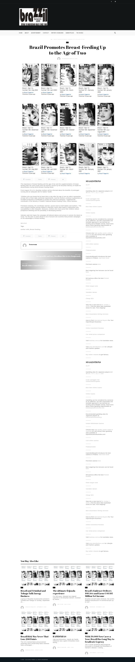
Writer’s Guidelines (57, 33)
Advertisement (36, 33)
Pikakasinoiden (91, 250)
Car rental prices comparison (95, 334)
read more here (104, 258)
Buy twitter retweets (92, 354)
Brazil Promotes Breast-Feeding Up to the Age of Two (69, 39)
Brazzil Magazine (62, 647)
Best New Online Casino (94, 206)
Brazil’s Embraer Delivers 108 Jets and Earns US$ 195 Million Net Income (99, 593)
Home (20, 33)
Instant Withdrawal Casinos (95, 423)
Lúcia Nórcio (93, 652)
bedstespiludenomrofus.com (95, 227)
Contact (46, 33)
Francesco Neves (29, 650)
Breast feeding (35, 229)
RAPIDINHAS (59, 636)
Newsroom (66, 58)
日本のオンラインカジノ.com (99, 191)
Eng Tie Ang (60, 604)
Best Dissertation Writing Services (97, 314)
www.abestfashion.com (96, 347)
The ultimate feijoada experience (64, 592)
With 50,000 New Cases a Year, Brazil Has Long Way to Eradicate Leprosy (99, 639)
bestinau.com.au (94, 340)
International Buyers (100, 320)
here (99, 264)
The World (79, 33)
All (51, 39)
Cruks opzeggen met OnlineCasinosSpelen (93, 199)
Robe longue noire (92, 286)
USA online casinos (92, 244)
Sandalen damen (91, 292)
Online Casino (90, 213)
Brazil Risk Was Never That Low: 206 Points (35, 638)
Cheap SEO (90, 298)
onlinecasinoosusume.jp (94, 417)
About (27, 33)
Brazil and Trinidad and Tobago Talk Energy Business (33, 593)
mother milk (25, 229)
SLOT (88, 185)
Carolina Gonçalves (30, 607)
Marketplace (70, 33)
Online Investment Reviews (95, 328)
